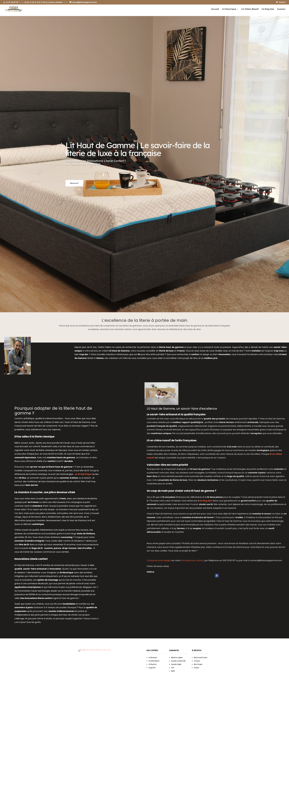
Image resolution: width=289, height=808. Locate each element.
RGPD (173, 671)
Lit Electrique (229, 9)
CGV (172, 668)
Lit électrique (153, 657)
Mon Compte (198, 664)
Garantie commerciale (178, 661)
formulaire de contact (192, 560)
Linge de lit (152, 668)
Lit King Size (268, 9)
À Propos (197, 661)
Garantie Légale (176, 664)
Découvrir (74, 183)
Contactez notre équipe (159, 560)
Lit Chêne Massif (250, 9)
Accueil (215, 9)
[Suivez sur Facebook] (217, 575)
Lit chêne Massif (154, 661)
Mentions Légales (177, 657)
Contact (281, 9)
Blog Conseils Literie (200, 657)
